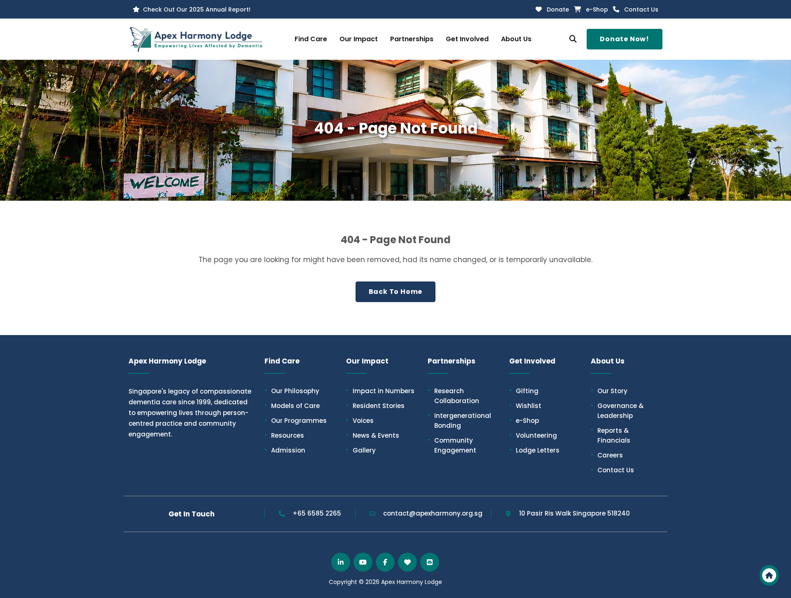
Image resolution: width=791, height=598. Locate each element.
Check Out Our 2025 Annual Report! (196, 9)
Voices (360, 420)
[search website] (573, 39)
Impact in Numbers (380, 390)
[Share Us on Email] (429, 562)
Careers (607, 455)
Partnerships (411, 39)
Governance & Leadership (617, 410)
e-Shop (597, 9)
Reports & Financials (610, 435)
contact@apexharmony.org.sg (432, 513)
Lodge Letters (534, 450)
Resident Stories (375, 405)
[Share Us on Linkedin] (340, 562)
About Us (516, 39)
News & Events (372, 435)
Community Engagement (452, 445)
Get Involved (467, 39)
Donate (558, 9)
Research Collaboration (453, 395)
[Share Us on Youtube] (362, 562)
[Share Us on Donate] (407, 562)
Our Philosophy (291, 390)
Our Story (609, 390)
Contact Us (641, 9)
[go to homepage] (769, 575)
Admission (284, 450)
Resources (284, 435)
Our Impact (358, 39)
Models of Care (292, 405)
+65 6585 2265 (317, 513)
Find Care (311, 39)
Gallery (361, 450)
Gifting (523, 390)
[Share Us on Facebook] (385, 562)
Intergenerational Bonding (459, 420)
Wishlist (525, 405)
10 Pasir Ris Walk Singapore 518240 (574, 513)
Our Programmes (295, 420)
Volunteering (533, 435)
